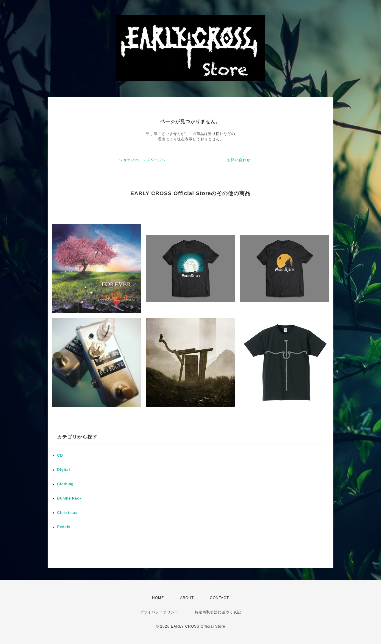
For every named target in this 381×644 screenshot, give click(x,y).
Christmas (67, 513)
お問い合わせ (238, 160)
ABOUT (187, 598)
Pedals (64, 527)
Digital (63, 470)
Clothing (65, 484)
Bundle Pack (69, 498)
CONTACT (219, 598)
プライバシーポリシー (159, 612)
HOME (158, 598)
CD (60, 455)
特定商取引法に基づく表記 (218, 612)
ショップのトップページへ (142, 160)
